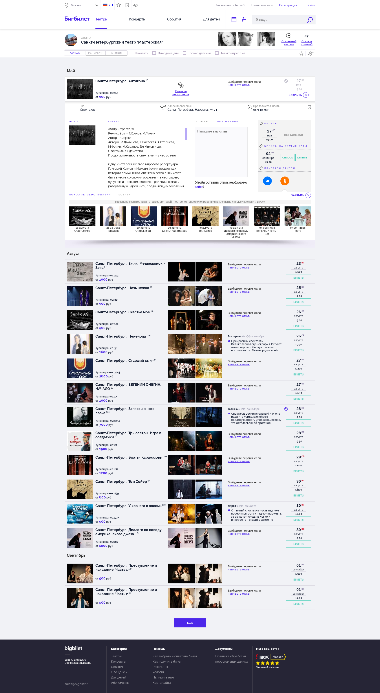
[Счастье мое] (82, 216)
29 (298, 457)
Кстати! (125, 194)
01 (298, 565)
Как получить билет (167, 661)
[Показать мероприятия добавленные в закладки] (127, 5)
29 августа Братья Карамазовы (174, 229)
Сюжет (114, 121)
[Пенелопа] (113, 216)
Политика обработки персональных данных (231, 658)
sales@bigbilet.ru (77, 684)
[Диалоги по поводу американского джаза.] (236, 216)
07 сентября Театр (297, 229)
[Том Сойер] (205, 216)
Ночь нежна (141, 288)
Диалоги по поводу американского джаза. (128, 532)
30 (298, 481)
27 (298, 81)
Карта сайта (162, 682)
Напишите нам (262, 5)
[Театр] (298, 216)
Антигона (139, 81)
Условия (158, 672)
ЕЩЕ (190, 622)
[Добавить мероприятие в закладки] (309, 107)
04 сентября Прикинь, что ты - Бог (267, 230)
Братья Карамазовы (147, 457)
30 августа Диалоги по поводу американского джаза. (236, 232)
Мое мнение (228, 121)
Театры (101, 19)
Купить (302, 157)
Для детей (211, 19)
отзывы (116, 52)
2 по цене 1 (119, 672)
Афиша (75, 52)
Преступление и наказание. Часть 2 (126, 592)
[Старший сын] (144, 216)
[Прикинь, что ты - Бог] (267, 216)
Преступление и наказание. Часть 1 (126, 567)
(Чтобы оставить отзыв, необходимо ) (221, 185)
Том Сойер (139, 482)
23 (298, 263)
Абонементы (120, 682)
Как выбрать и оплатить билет (175, 656)
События (174, 19)
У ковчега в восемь (147, 506)
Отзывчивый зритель (288, 43)
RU (110, 5)
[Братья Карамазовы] (174, 216)
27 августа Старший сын (143, 229)
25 (298, 287)
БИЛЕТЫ (298, 277)
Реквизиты (160, 667)
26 (298, 312)
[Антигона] (82, 135)
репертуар (95, 52)
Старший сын (142, 360)
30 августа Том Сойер (205, 229)
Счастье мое (141, 312)
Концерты (137, 19)
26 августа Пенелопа (113, 229)
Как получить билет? (230, 5)
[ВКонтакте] (267, 180)
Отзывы (202, 121)
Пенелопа (139, 336)
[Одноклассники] (284, 180)
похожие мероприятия (90, 194)
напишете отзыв (239, 84)
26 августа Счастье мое (82, 229)
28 (298, 408)
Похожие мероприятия (180, 93)
